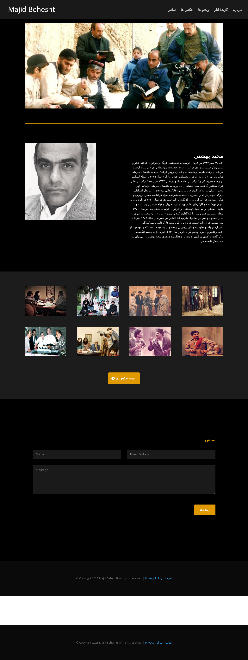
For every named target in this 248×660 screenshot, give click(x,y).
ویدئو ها (203, 10)
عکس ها (187, 10)
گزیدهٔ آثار (221, 10)
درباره (237, 10)
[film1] (150, 355)
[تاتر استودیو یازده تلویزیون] (202, 315)
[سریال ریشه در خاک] (150, 315)
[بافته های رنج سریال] (45, 355)
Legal (168, 578)
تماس (172, 10)
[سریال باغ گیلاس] (98, 355)
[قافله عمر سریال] (45, 315)
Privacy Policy (153, 578)
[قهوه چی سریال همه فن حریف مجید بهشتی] (202, 355)
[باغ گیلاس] (98, 315)
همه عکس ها (125, 378)
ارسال (206, 509)
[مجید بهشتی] (124, 107)
